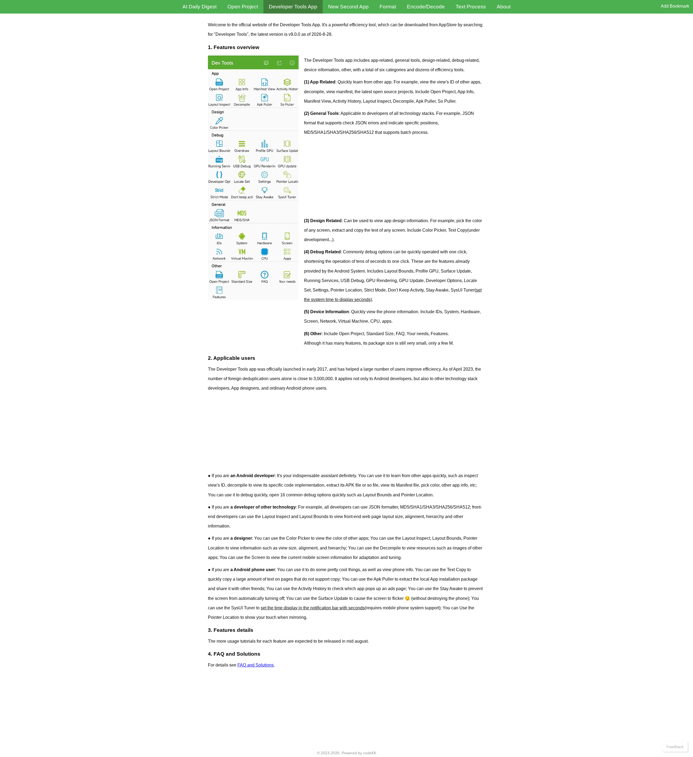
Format (388, 6)
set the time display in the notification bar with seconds (313, 608)
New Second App (348, 6)
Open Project (242, 6)
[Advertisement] (394, 178)
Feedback (675, 747)
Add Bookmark (675, 6)
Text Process (471, 6)
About (504, 6)
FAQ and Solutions (255, 665)
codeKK (369, 753)
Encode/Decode (426, 6)
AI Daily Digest (199, 6)
